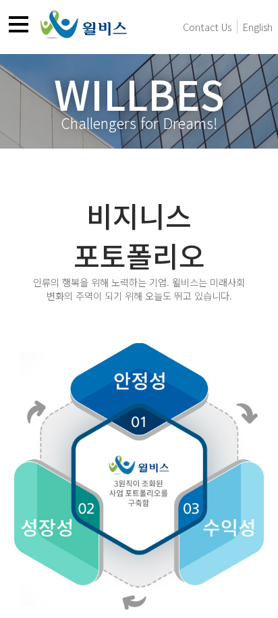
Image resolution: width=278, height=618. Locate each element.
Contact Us (207, 27)
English (258, 27)
